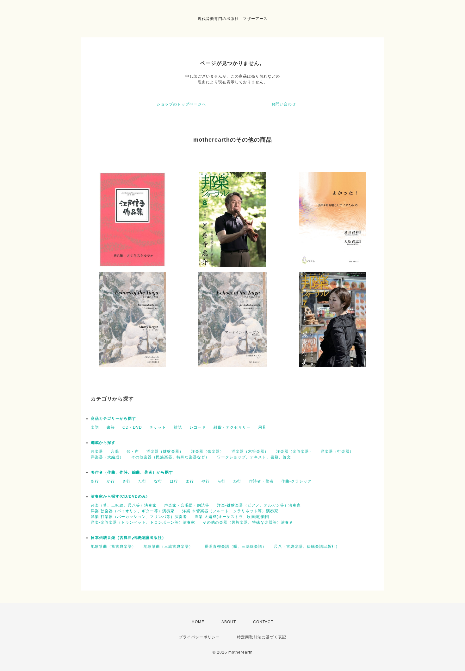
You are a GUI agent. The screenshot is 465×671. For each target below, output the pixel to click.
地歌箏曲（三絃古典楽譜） (170, 546)
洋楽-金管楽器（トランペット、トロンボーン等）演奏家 (143, 522)
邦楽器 (97, 451)
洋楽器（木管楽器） (250, 451)
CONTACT (263, 622)
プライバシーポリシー (199, 637)
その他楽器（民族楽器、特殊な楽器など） (170, 457)
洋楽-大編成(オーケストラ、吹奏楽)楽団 (232, 516)
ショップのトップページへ (181, 104)
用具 (262, 427)
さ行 (126, 481)
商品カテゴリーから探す (113, 418)
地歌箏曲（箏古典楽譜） (113, 546)
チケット (158, 427)
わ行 (237, 481)
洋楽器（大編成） (107, 457)
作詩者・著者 (261, 481)
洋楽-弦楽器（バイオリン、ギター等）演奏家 (133, 511)
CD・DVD (132, 427)
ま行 (190, 481)
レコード (197, 427)
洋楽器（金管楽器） (294, 451)
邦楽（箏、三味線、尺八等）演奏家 (124, 505)
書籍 (111, 427)
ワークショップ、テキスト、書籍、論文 (254, 457)
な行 (158, 481)
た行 (142, 481)
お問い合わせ (283, 104)
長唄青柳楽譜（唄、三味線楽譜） (235, 546)
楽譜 (95, 427)
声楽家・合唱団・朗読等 (186, 505)
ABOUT (228, 622)
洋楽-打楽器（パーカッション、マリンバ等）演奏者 (139, 516)
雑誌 (178, 427)
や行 (206, 481)
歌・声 (133, 451)
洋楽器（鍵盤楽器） (164, 451)
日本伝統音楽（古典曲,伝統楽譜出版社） (128, 537)
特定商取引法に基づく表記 (261, 637)
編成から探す (103, 442)
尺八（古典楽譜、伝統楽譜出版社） (307, 546)
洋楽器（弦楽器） (207, 451)
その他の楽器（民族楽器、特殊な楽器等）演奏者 (248, 522)
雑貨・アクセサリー (232, 427)
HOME (198, 622)
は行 (174, 481)
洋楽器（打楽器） (337, 451)
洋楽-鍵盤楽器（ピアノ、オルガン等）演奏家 (259, 505)
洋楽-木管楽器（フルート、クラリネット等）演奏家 (230, 511)
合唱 (115, 451)
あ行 (95, 481)
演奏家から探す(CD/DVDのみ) (119, 496)
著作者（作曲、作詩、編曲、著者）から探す (132, 472)
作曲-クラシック (296, 481)
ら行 (221, 481)
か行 (111, 481)
